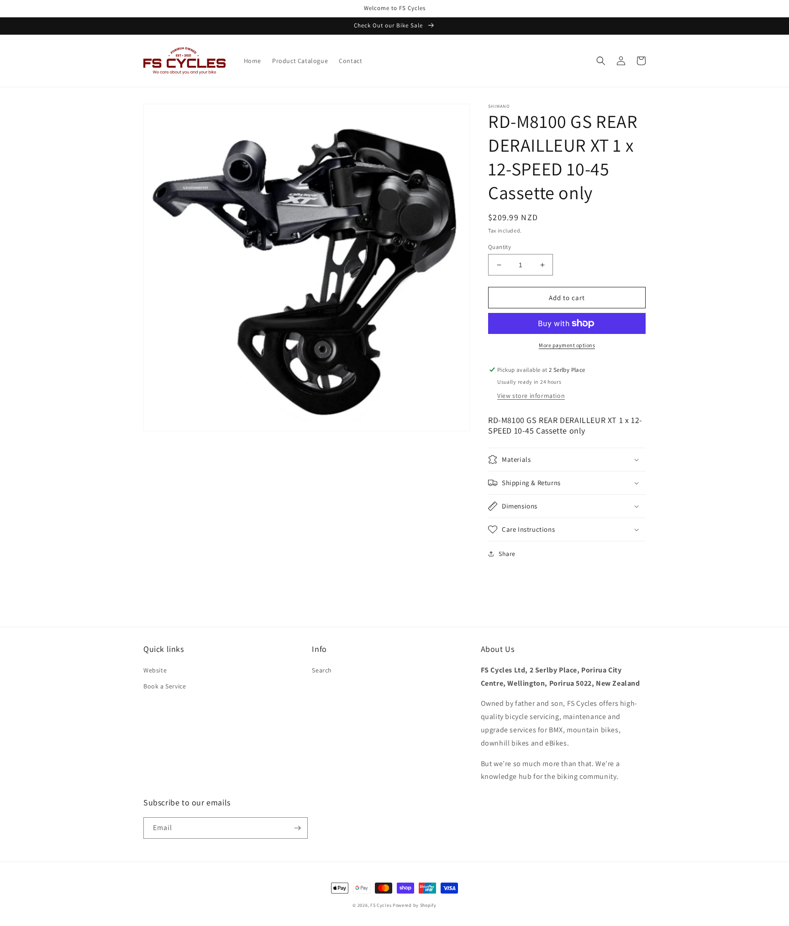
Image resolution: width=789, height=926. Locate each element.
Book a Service (164, 686)
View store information (531, 396)
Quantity (499, 247)
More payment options (567, 345)
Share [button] (507, 554)
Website (155, 670)
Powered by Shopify (415, 905)
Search (322, 670)
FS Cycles (380, 905)
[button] (601, 61)
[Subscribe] (297, 828)
